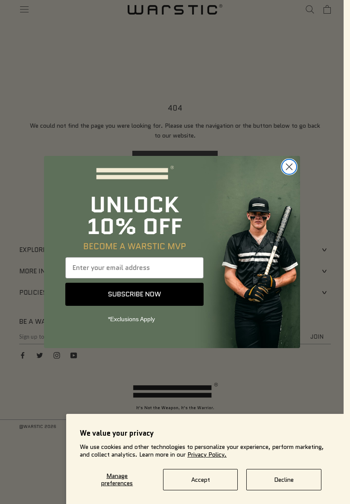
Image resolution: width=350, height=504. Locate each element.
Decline (284, 479)
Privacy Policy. (207, 454)
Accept (200, 479)
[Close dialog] (289, 166)
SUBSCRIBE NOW (134, 294)
